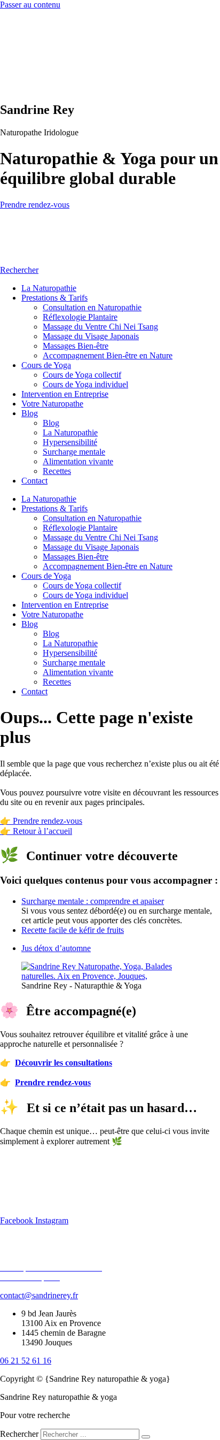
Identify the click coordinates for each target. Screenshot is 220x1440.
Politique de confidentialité (45, 1257)
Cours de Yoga (46, 365)
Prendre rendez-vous (53, 1082)
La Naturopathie (48, 288)
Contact (34, 480)
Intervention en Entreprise (64, 394)
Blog (29, 413)
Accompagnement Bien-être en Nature (107, 355)
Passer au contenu (30, 4)
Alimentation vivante (78, 461)
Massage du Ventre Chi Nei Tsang (100, 326)
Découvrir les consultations (63, 1062)
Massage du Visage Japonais (91, 336)
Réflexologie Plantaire (80, 316)
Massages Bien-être (75, 345)
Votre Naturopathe (52, 403)
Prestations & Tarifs (54, 297)
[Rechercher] (146, 1436)
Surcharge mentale (74, 451)
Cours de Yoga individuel (85, 384)
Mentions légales (28, 1248)
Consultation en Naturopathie (92, 307)
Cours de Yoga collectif (82, 374)
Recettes (57, 471)
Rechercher (20, 1433)
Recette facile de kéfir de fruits (72, 930)
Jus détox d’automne (56, 948)
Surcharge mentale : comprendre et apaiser (92, 901)
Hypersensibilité (70, 442)
